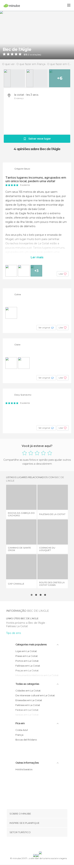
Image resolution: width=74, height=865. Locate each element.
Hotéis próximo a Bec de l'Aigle (26, 622)
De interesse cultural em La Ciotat (35, 695)
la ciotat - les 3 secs (26, 94)
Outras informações (27, 762)
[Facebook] (31, 844)
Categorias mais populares (31, 644)
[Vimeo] (40, 844)
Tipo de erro (13, 633)
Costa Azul (21, 730)
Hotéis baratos (23, 769)
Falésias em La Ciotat (27, 665)
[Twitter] (36, 844)
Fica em (20, 723)
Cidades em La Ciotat (28, 690)
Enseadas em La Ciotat (28, 700)
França (19, 734)
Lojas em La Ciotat (26, 651)
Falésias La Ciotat (17, 626)
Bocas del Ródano (26, 739)
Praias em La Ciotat (26, 656)
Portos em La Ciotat (27, 660)
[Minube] (12, 5)
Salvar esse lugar (39, 138)
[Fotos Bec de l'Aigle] (37, 35)
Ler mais (37, 257)
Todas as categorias (27, 684)
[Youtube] (45, 844)
